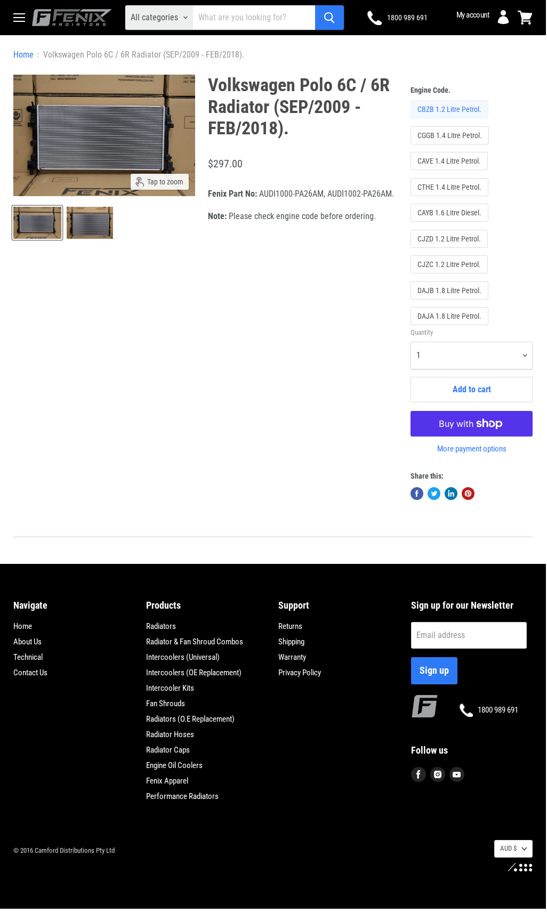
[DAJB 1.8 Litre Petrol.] (451, 302)
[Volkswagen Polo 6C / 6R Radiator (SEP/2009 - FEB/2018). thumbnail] (37, 223)
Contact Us (30, 672)
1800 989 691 (407, 17)
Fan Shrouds (165, 703)
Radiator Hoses (170, 734)
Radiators (161, 626)
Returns (290, 626)
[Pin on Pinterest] (468, 493)
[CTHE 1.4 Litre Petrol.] (451, 198)
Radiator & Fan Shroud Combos (194, 642)
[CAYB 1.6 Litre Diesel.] (451, 224)
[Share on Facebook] (417, 493)
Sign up (434, 670)
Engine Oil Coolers (174, 765)
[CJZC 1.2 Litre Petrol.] (450, 276)
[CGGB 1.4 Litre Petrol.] (451, 147)
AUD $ (508, 848)
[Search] (329, 17)
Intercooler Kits (170, 688)
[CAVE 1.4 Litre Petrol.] (450, 172)
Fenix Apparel (167, 781)
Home (23, 55)
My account (472, 15)
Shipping (291, 642)
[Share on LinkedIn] (451, 493)
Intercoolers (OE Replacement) (194, 672)
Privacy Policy (299, 672)
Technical (28, 657)
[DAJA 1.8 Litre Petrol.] (451, 327)
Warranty (292, 657)
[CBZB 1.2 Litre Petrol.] (451, 121)
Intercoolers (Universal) (183, 657)
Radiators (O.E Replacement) (190, 719)
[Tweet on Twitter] (434, 493)
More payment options (471, 449)
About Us (27, 642)
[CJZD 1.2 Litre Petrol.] (450, 250)
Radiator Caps (168, 750)
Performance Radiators (182, 796)
